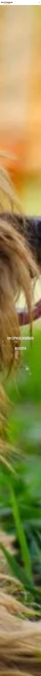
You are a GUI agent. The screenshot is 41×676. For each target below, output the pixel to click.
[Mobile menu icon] (39, 2)
